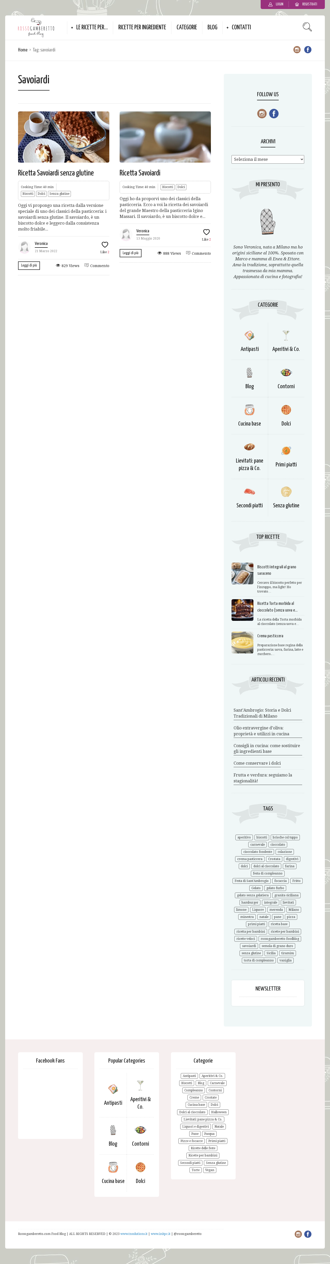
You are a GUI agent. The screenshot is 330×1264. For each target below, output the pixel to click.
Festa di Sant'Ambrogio (252, 881)
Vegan (209, 1170)
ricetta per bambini (250, 931)
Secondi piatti (249, 506)
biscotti (262, 837)
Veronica (41, 244)
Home (23, 50)
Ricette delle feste (203, 1148)
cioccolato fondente (257, 852)
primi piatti (256, 924)
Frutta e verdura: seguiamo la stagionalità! (263, 778)
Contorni (286, 387)
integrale (270, 902)
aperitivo (244, 837)
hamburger (250, 902)
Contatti (241, 28)
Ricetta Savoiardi (140, 173)
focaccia (280, 881)
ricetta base (279, 924)
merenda (276, 910)
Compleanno (193, 1090)
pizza (291, 917)
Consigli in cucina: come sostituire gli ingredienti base (267, 748)
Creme (194, 1097)
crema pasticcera (249, 859)
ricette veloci (245, 939)
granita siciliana (286, 895)
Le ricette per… (92, 28)
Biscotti (27, 194)
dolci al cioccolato (266, 866)
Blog (212, 28)
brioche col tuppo (285, 837)
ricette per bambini (285, 931)
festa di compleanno (268, 873)
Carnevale (217, 1083)
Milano (293, 910)
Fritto (296, 881)
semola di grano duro (277, 946)
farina (289, 866)
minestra (247, 917)
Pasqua (209, 1134)
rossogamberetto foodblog (280, 939)
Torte (196, 1170)
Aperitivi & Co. (286, 349)
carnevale (257, 844)
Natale (219, 1126)
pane (277, 917)
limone (241, 910)
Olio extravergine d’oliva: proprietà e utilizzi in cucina (261, 731)
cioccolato (277, 844)
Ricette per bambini (202, 1155)
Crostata (274, 859)
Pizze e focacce (191, 1141)
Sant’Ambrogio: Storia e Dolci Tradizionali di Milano (262, 713)
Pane (195, 1134)
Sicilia (271, 953)
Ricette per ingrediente (142, 28)
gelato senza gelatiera (253, 895)
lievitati (288, 902)
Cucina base (249, 424)
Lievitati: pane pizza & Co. (203, 1119)
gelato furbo (275, 888)
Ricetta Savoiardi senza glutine (56, 173)
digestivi (292, 859)
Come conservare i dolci (257, 763)
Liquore (258, 910)
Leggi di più (29, 265)
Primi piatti (286, 465)
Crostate (211, 1097)
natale (263, 917)
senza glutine (251, 953)
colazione (285, 852)
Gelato (256, 888)
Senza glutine (59, 194)
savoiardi (249, 946)
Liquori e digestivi (195, 1126)
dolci (244, 866)
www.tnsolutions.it (134, 1234)
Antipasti (250, 349)
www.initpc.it (161, 1234)
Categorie (187, 28)
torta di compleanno (259, 960)
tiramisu (287, 953)
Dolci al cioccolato (192, 1112)
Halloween (219, 1112)
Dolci (41, 194)
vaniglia (285, 960)
